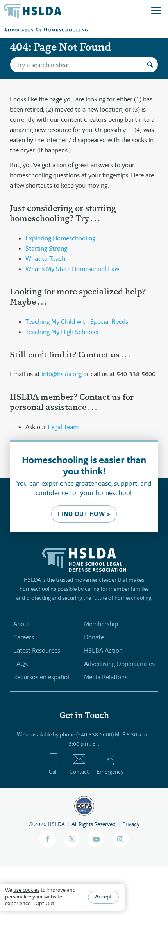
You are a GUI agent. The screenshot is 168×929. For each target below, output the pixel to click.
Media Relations (105, 677)
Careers (23, 637)
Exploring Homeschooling (60, 238)
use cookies (26, 890)
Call (53, 771)
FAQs (20, 664)
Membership (101, 624)
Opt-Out (45, 903)
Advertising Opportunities (119, 664)
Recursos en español (41, 677)
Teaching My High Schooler (62, 332)
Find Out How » (84, 514)
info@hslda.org (61, 374)
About (21, 624)
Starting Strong (46, 248)
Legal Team (63, 427)
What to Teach (45, 258)
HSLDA (56, 824)
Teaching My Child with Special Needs (76, 321)
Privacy (130, 824)
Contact (79, 771)
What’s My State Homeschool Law (72, 269)
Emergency (110, 771)
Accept (103, 896)
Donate (94, 637)
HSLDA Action (103, 650)
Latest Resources (36, 650)
